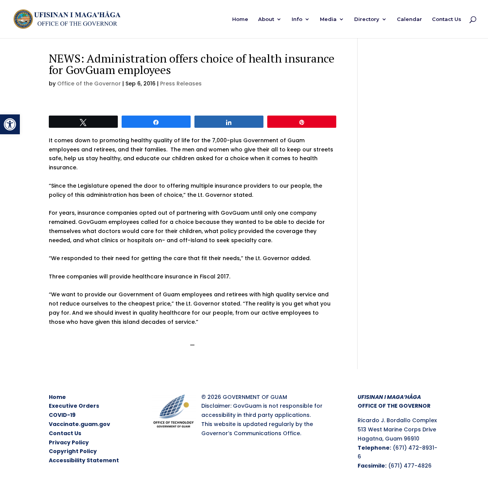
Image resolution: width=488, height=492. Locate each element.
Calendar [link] (409, 19)
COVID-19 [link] (62, 415)
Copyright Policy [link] (73, 451)
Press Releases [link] (181, 83)
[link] (10, 124)
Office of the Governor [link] (89, 83)
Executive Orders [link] (74, 406)
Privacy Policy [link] (69, 442)
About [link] (266, 19)
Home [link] (240, 19)
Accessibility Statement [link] (84, 460)
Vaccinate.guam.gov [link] (79, 424)
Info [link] (297, 19)
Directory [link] (366, 19)
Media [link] (328, 19)
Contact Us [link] (446, 19)
